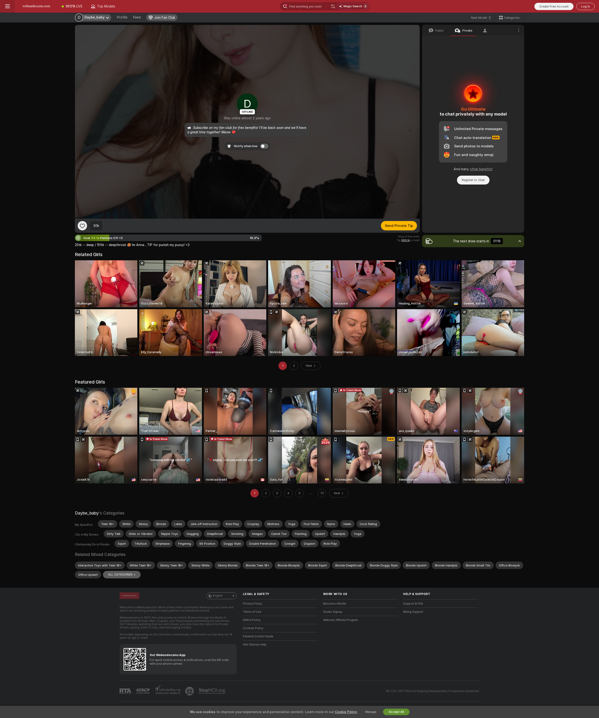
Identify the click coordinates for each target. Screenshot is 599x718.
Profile (122, 17)
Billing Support (413, 611)
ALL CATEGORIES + (122, 574)
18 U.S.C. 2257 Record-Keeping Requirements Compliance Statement (432, 691)
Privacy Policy (252, 603)
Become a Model (334, 603)
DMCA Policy (252, 620)
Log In (585, 6)
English (218, 595)
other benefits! (481, 169)
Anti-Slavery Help (255, 644)
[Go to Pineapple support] (190, 691)
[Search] (333, 6)
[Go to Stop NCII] (212, 691)
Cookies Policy (253, 628)
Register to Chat (473, 180)
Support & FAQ (413, 603)
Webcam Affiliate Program (340, 620)
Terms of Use (252, 611)
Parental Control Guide (258, 636)
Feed (137, 17)
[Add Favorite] (82, 225)
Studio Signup (332, 611)
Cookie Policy (346, 712)
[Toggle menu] (7, 6)
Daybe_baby (87, 513)
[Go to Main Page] (36, 6)
